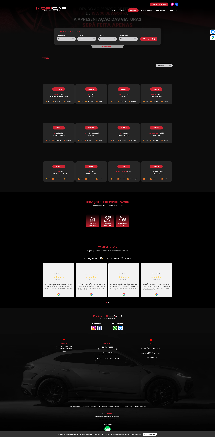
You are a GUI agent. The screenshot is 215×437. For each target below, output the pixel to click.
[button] (106, 301)
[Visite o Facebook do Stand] (99, 328)
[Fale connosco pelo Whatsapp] (115, 328)
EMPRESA (122, 10)
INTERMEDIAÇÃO (146, 10)
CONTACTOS (174, 10)
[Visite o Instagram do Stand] (94, 328)
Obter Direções (64, 351)
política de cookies (135, 434)
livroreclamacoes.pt (140, 406)
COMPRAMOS (160, 10)
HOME (113, 10)
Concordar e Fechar (149, 434)
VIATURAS (133, 10)
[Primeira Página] (107, 317)
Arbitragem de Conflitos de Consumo (109, 406)
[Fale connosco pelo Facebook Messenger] (120, 328)
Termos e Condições (74, 406)
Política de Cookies (127, 406)
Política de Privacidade (89, 406)
